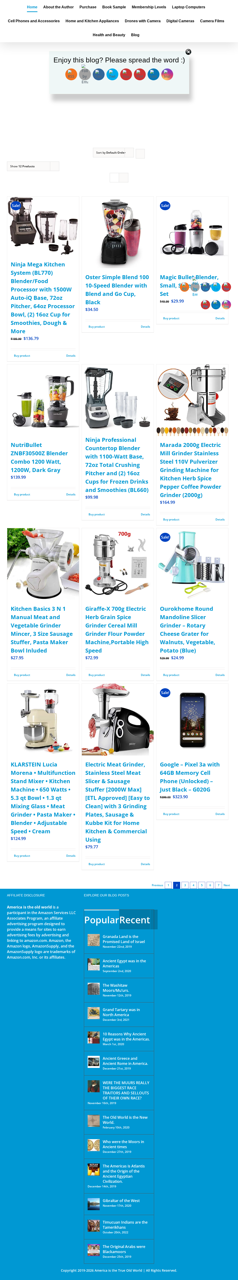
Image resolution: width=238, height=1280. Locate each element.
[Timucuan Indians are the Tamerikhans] (94, 1226)
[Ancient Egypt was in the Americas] (94, 964)
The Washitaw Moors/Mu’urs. (116, 988)
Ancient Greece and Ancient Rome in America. (125, 1061)
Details (71, 356)
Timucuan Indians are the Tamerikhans (125, 1225)
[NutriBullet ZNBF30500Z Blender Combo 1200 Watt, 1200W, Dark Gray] (43, 400)
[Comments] (154, 919)
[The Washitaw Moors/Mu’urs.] (94, 989)
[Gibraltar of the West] (94, 1204)
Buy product (22, 356)
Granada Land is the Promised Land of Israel (124, 939)
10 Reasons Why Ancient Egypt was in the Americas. (126, 1036)
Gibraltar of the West (121, 1200)
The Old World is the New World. (125, 1120)
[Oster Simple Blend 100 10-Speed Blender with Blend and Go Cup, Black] (118, 232)
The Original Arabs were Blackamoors (124, 1249)
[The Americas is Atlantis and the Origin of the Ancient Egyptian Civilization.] (94, 1170)
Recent (134, 919)
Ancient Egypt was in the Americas (124, 963)
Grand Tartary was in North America (121, 1012)
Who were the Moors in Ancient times (123, 1144)
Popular (101, 919)
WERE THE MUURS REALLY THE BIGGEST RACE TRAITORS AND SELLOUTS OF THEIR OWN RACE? (126, 1090)
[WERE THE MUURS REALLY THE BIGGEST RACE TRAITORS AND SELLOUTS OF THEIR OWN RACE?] (94, 1086)
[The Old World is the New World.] (94, 1121)
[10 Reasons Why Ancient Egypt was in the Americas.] (94, 1037)
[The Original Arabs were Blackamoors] (94, 1250)
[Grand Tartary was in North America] (94, 1013)
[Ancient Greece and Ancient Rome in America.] (94, 1062)
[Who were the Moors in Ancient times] (94, 1145)
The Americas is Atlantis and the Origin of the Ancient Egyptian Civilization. (124, 1174)
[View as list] (123, 177)
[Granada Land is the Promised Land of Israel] (94, 940)
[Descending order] (140, 153)
